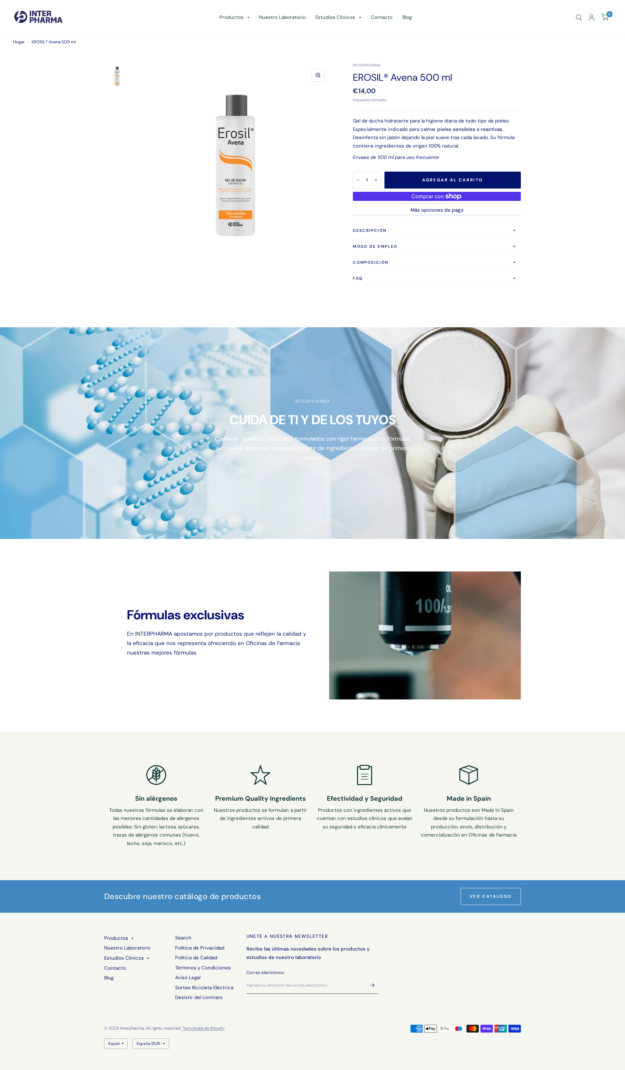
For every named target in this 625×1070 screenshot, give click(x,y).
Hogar (19, 42)
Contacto (382, 17)
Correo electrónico (265, 972)
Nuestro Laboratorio (282, 17)
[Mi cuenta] (591, 17)
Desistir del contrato (199, 997)
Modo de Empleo (375, 246)
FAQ (358, 278)
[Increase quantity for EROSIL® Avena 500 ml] (376, 180)
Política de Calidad (196, 957)
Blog (407, 17)
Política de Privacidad (199, 948)
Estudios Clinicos (335, 17)
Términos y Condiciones (203, 967)
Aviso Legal (188, 977)
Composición (371, 262)
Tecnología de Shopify (204, 1028)
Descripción (370, 230)
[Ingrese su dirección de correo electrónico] (372, 985)
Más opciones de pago (437, 210)
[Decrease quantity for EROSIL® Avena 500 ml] (358, 180)
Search (183, 938)
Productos (231, 17)
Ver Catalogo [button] (491, 896)
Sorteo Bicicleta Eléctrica (204, 987)
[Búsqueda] (579, 17)
